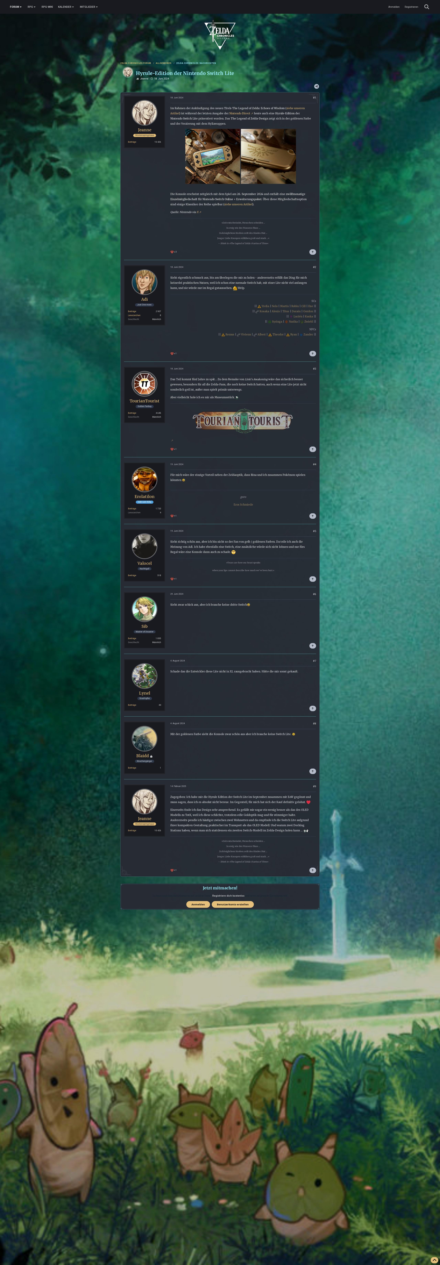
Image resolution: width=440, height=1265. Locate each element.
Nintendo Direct (239, 113)
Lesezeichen (134, 315)
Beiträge (132, 142)
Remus (230, 334)
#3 (314, 368)
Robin (295, 306)
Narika (293, 321)
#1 (314, 97)
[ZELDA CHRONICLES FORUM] (220, 30)
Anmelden (394, 6)
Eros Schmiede (243, 504)
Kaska (309, 316)
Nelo (275, 306)
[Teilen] (317, 86)
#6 (314, 594)
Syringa (277, 321)
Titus (285, 311)
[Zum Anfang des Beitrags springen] (312, 252)
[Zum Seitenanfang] (434, 1260)
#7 (314, 660)
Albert (262, 334)
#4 (314, 464)
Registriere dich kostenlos (228, 895)
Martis (284, 306)
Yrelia (265, 306)
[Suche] (427, 7)
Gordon (308, 311)
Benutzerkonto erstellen (233, 904)
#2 (314, 267)
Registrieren (411, 6)
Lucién (298, 316)
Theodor (278, 334)
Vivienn (246, 334)
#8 (314, 723)
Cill (303, 306)
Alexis (276, 311)
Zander (308, 334)
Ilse (310, 306)
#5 (314, 531)
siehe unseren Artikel (238, 204)
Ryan (293, 334)
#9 (314, 786)
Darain (296, 311)
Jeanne (144, 78)
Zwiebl (308, 321)
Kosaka (264, 311)
